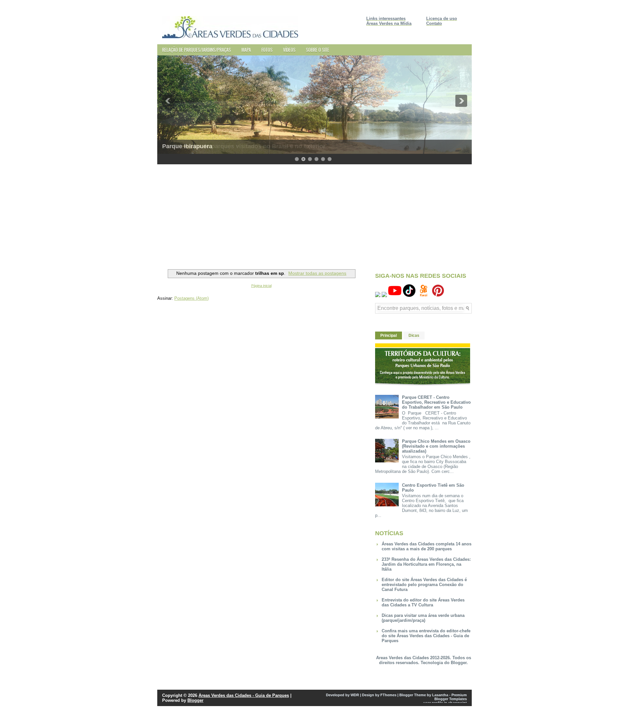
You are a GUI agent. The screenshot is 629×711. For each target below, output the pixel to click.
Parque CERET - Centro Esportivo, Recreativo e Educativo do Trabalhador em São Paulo (436, 402)
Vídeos (289, 49)
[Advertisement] (314, 215)
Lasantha (440, 695)
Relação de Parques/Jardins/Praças (196, 49)
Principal (388, 335)
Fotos (267, 49)
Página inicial (261, 286)
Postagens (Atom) (191, 298)
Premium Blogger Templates (450, 697)
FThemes (388, 695)
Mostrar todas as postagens (317, 273)
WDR (355, 695)
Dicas (414, 335)
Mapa (246, 49)
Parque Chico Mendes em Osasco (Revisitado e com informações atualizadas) (436, 446)
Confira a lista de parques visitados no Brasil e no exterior (243, 146)
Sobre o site (317, 49)
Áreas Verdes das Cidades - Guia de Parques (244, 695)
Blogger (459, 662)
